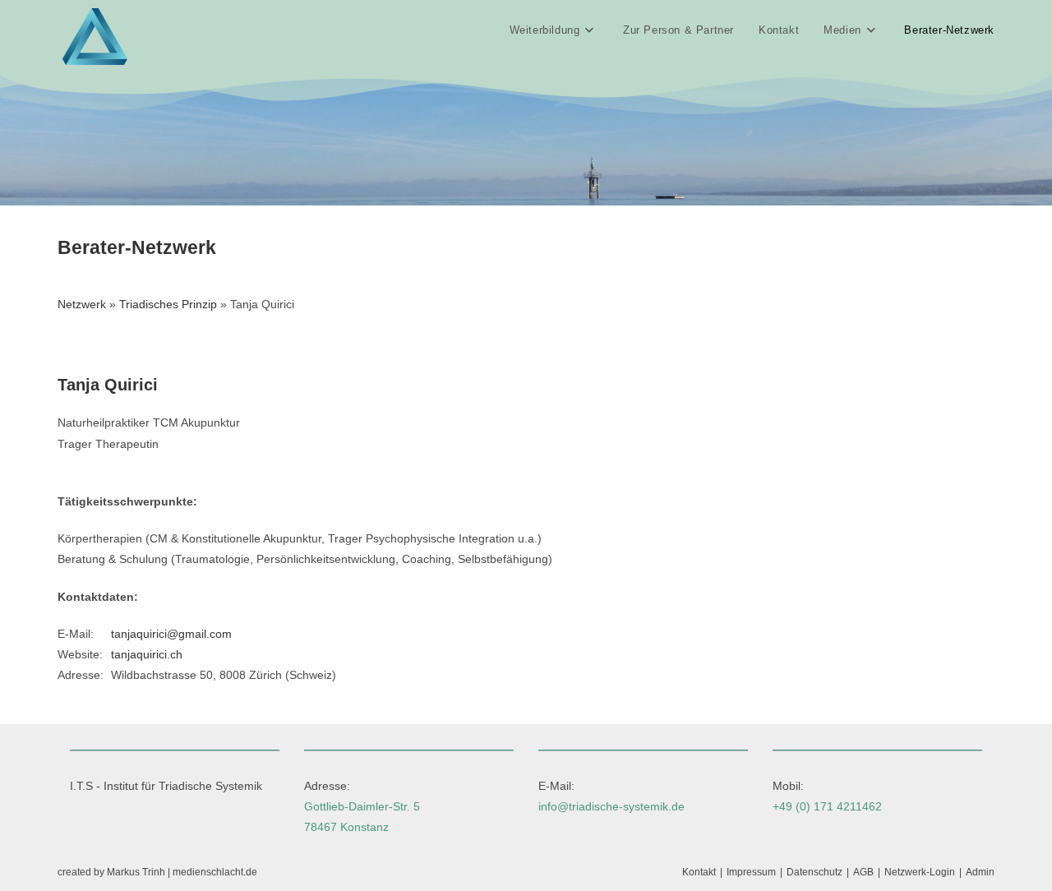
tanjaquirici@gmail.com (171, 633)
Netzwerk (82, 304)
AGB (863, 872)
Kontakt (699, 872)
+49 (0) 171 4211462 (827, 806)
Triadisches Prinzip (168, 304)
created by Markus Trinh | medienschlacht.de (157, 872)
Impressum (751, 872)
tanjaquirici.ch (146, 654)
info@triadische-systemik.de (611, 806)
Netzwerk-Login (919, 872)
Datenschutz (814, 872)
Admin (980, 872)
